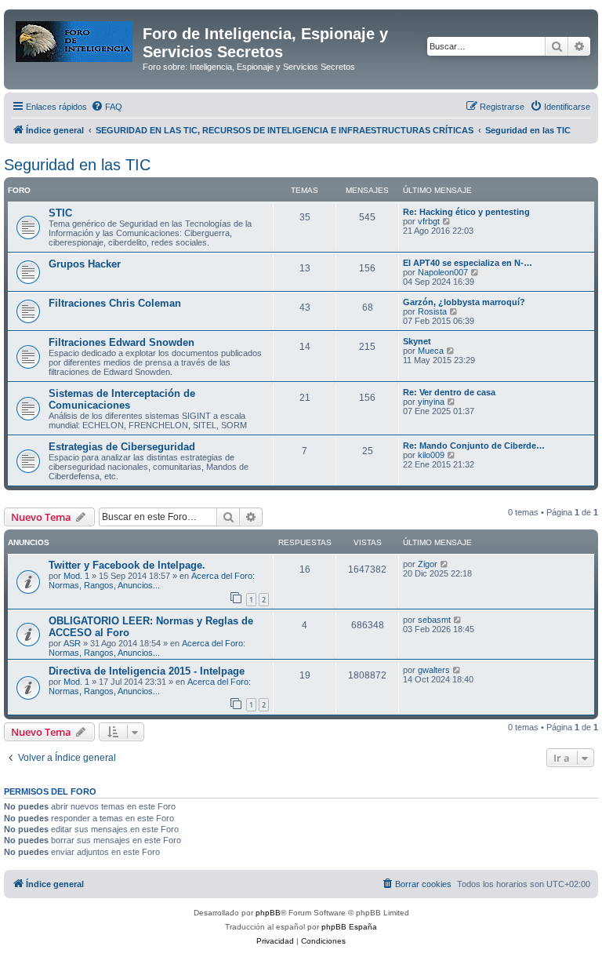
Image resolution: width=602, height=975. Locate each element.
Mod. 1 (76, 575)
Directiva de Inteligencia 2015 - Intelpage (147, 671)
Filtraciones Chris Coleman (115, 303)
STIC (60, 213)
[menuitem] (106, 106)
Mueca (431, 350)
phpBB (268, 912)
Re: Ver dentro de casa (449, 392)
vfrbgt (429, 221)
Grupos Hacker (85, 264)
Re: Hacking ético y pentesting (466, 211)
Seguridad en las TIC (77, 164)
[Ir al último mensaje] (445, 564)
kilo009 (431, 455)
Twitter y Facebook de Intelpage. (127, 565)
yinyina (431, 401)
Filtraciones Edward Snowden (121, 342)
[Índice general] (75, 38)
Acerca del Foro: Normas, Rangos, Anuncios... (152, 580)
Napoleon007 (443, 272)
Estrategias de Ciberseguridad (122, 447)
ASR (72, 643)
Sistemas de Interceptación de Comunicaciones (122, 399)
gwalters (434, 670)
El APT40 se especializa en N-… (467, 262)
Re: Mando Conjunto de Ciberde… (474, 445)
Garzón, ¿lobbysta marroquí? (464, 302)
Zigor (427, 564)
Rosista (432, 311)
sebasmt (434, 619)
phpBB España (349, 926)
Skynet (417, 341)
